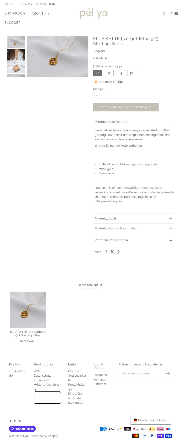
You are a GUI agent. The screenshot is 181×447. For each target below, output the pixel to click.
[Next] (82, 56)
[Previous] (32, 56)
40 (97, 73)
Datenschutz (42, 375)
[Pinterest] (15, 421)
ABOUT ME (40, 13)
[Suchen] (164, 13)
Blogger (73, 371)
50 (131, 73)
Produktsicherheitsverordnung (118, 228)
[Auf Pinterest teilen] (118, 251)
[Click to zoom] (82, 42)
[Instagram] (19, 421)
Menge (98, 89)
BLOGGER (12, 22)
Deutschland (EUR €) (152, 420)
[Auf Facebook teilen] (106, 251)
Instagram (100, 379)
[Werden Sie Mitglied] (167, 373)
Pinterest (100, 384)
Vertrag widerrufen (47, 397)
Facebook (100, 375)
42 (109, 73)
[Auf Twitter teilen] (112, 251)
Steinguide (75, 402)
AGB (37, 371)
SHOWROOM (15, 13)
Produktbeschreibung (111, 121)
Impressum (41, 380)
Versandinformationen (111, 240)
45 (120, 73)
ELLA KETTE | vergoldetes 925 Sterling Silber (28, 333)
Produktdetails (106, 218)
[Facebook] (10, 421)
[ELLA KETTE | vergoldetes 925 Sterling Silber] (28, 310)
